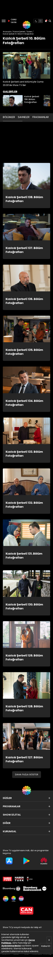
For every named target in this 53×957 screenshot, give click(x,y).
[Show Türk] (13, 899)
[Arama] (49, 20)
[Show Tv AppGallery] (43, 861)
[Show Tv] (27, 25)
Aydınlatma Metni (11, 945)
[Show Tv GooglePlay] (26, 861)
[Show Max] (21, 899)
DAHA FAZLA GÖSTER (26, 774)
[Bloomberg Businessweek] (34, 888)
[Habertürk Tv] (19, 879)
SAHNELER (24, 117)
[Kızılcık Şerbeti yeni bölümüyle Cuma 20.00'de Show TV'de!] (26, 65)
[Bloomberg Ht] (11, 888)
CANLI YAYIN (13, 21)
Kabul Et (45, 946)
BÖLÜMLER (9, 117)
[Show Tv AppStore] (9, 861)
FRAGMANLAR (40, 117)
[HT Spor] (30, 879)
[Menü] (4, 21)
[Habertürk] (7, 879)
